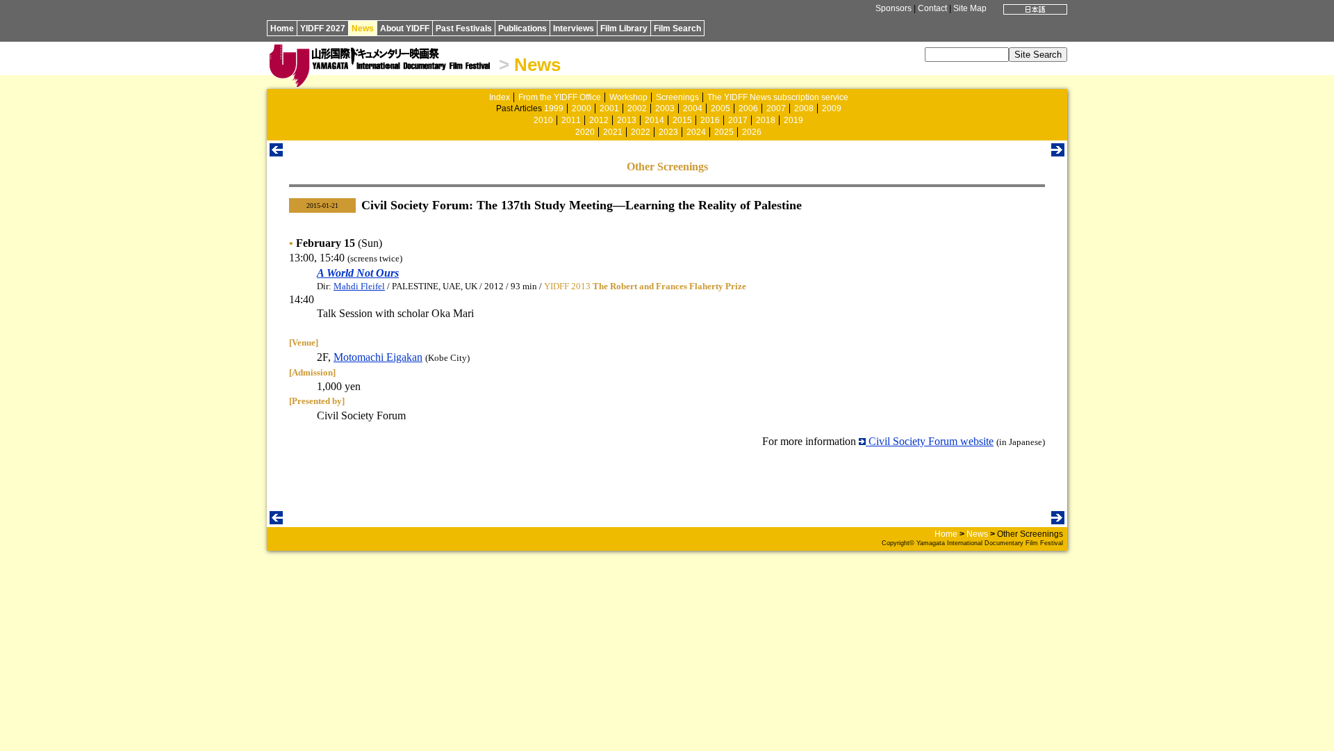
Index (499, 97)
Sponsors (893, 8)
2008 (804, 108)
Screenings (677, 97)
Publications (522, 28)
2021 (613, 132)
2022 (640, 132)
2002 (637, 108)
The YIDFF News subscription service (777, 97)
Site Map (970, 8)
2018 (765, 120)
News (363, 28)
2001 (609, 108)
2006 (748, 108)
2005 (720, 108)
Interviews (573, 28)
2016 (710, 120)
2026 (751, 132)
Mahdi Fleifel (359, 286)
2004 (692, 108)
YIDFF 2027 (322, 28)
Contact (932, 8)
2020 (585, 132)
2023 (668, 132)
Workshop (628, 97)
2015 (682, 120)
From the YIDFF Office (559, 97)
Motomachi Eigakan (378, 357)
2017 (738, 120)
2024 (696, 132)
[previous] (276, 153)
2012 (599, 120)
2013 (626, 120)
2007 (776, 108)
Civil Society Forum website (930, 441)
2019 (793, 120)
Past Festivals (464, 28)
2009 (831, 108)
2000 (581, 108)
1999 (553, 108)
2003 (665, 108)
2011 (571, 120)
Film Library (624, 28)
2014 (654, 120)
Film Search (677, 28)
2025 (724, 132)
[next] (1057, 153)
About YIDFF (404, 28)
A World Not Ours (358, 273)
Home (282, 28)
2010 (543, 120)
